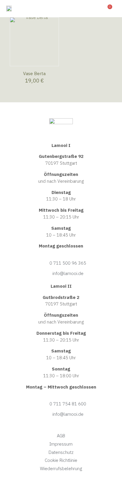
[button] (94, 8)
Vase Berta (34, 73)
